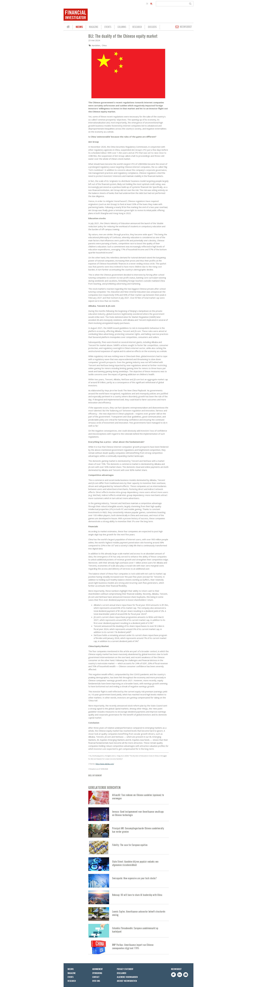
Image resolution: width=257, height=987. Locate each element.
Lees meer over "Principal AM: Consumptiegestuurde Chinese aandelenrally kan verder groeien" (128, 831)
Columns (122, 27)
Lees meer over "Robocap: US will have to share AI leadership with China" (128, 897)
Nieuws (79, 27)
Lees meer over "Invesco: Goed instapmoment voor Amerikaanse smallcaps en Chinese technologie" (128, 814)
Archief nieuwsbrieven (127, 981)
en (147, 4)
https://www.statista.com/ (105, 764)
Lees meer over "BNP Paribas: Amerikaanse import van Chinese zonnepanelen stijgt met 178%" (128, 947)
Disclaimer (121, 973)
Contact (95, 977)
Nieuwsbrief (186, 26)
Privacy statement (125, 969)
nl (151, 4)
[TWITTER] (173, 974)
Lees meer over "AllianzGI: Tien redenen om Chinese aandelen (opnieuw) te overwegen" (128, 797)
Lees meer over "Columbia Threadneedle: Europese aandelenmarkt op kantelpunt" (128, 930)
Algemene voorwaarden (127, 977)
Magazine (93, 27)
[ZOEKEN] (190, 3)
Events (107, 27)
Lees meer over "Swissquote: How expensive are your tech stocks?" (128, 881)
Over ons (96, 981)
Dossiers (152, 27)
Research (137, 27)
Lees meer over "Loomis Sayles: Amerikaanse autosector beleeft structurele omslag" (128, 914)
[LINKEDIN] (179, 974)
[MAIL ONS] (185, 974)
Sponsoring (97, 973)
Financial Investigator (68, 27)
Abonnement (97, 969)
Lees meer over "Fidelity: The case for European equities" (128, 847)
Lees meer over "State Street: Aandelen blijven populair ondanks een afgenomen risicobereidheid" (128, 864)
